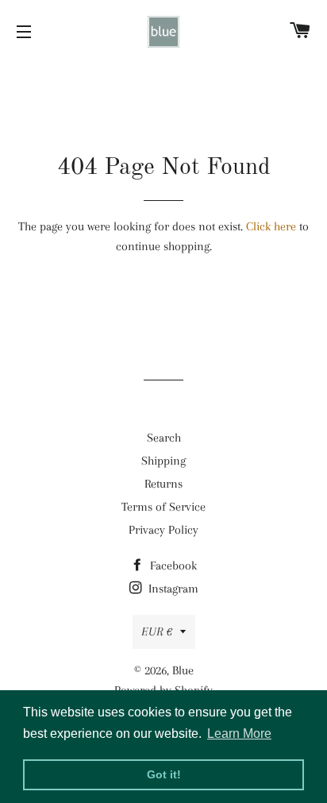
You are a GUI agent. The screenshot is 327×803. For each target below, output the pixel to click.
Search (164, 437)
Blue (183, 670)
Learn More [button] (239, 733)
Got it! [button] (164, 774)
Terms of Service (163, 507)
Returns (163, 484)
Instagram (171, 588)
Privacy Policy (163, 530)
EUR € (156, 631)
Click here (271, 226)
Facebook (172, 565)
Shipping (163, 461)
